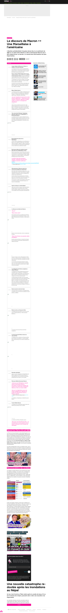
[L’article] (27, 594)
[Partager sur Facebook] (8, 59)
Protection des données (23, 610)
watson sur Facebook (21, 609)
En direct (13, 17)
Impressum (39, 609)
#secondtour (23, 163)
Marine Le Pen (23, 533)
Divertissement (27, 3)
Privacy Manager (32, 610)
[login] (1, 612)
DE (45, 1)
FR (47, 1)
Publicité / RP (29, 609)
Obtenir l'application (12, 609)
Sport (22, 3)
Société (19, 3)
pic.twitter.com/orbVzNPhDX (32, 163)
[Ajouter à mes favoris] (17, 59)
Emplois (34, 609)
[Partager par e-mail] (12, 59)
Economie (15, 3)
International (10, 3)
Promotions (38, 3)
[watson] (6, 1)
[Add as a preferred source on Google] (22, 59)
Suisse (5, 3)
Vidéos (34, 3)
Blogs (31, 3)
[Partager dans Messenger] (10, 59)
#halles (13, 162)
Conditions (44, 609)
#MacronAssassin (16, 163)
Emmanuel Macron (18, 532)
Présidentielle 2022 (15, 533)
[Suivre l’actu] (28, 59)
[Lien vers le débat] (15, 59)
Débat (8, 533)
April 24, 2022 (23, 164)
